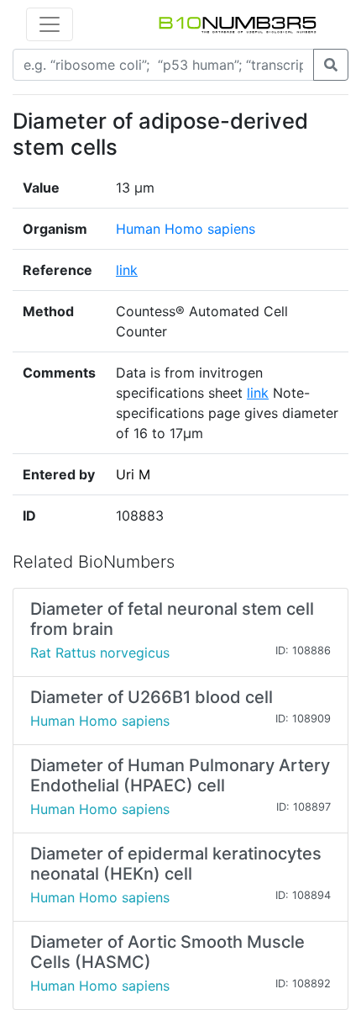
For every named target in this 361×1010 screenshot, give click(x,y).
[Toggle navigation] (49, 24)
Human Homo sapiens (185, 228)
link (127, 270)
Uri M (133, 474)
